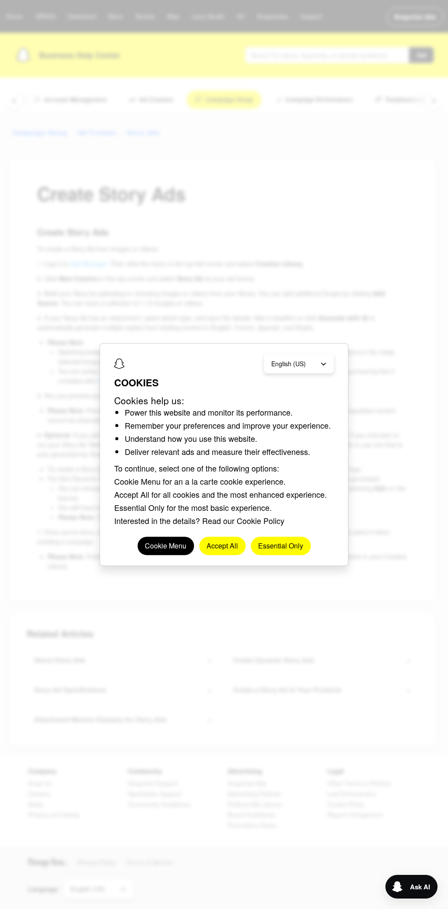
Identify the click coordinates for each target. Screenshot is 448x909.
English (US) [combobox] (288, 363)
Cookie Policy (260, 520)
